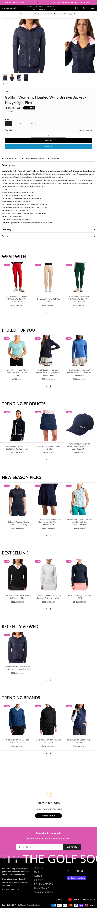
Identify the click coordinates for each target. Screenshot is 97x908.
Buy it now (48, 146)
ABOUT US (38, 868)
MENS (36, 872)
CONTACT (38, 880)
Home (22, 14)
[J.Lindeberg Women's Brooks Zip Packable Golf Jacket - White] (48, 574)
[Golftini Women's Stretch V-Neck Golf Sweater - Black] (17, 574)
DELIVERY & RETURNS (43, 884)
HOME (29, 6)
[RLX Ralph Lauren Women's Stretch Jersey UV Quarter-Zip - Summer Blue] (79, 350)
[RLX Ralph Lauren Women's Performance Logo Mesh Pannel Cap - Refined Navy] (79, 424)
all (28, 14)
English (57, 899)
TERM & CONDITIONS (43, 892)
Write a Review (48, 815)
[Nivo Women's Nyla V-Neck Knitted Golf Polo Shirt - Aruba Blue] (17, 350)
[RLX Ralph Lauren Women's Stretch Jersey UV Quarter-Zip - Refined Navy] (48, 350)
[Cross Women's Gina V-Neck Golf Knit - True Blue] (17, 719)
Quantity (8, 130)
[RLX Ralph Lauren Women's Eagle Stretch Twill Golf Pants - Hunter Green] (79, 277)
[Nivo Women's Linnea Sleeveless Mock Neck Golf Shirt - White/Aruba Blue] (79, 499)
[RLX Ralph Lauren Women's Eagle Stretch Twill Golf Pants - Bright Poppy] (17, 277)
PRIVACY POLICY (41, 888)
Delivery (6, 229)
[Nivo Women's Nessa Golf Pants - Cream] (48, 278)
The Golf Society (20, 905)
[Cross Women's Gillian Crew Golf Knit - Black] (48, 719)
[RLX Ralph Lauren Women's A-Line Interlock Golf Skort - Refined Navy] (48, 499)
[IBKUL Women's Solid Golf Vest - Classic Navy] (79, 719)
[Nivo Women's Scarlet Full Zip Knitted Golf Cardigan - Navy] (17, 425)
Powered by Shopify (34, 905)
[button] (5, 77)
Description (8, 165)
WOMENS (38, 876)
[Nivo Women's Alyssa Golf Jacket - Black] (79, 574)
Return (5, 236)
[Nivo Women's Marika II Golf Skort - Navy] (48, 425)
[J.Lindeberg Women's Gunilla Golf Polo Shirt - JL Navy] (17, 500)
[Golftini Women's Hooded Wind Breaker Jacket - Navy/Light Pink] (17, 647)
